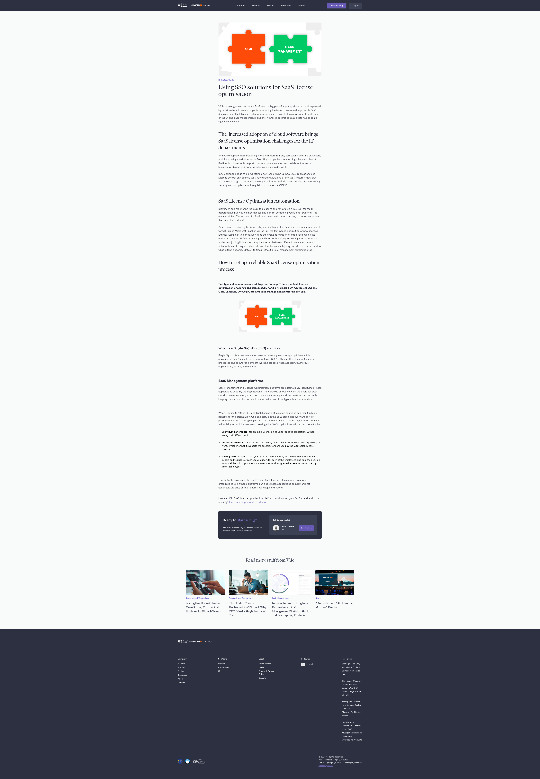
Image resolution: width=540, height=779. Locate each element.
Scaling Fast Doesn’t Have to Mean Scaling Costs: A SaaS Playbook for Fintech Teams (351, 709)
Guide (231, 80)
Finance (221, 664)
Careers (181, 683)
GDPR (261, 668)
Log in (356, 5)
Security (262, 678)
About (301, 5)
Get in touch (306, 528)
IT (219, 671)
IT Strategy (223, 80)
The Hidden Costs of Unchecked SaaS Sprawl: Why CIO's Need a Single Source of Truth (351, 688)
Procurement (224, 668)
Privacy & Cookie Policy (266, 672)
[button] (240, 6)
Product (256, 5)
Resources (286, 5)
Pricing (270, 5)
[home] (183, 6)
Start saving (337, 5)
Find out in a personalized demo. (247, 502)
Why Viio (181, 664)
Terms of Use (265, 664)
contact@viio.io (326, 766)
